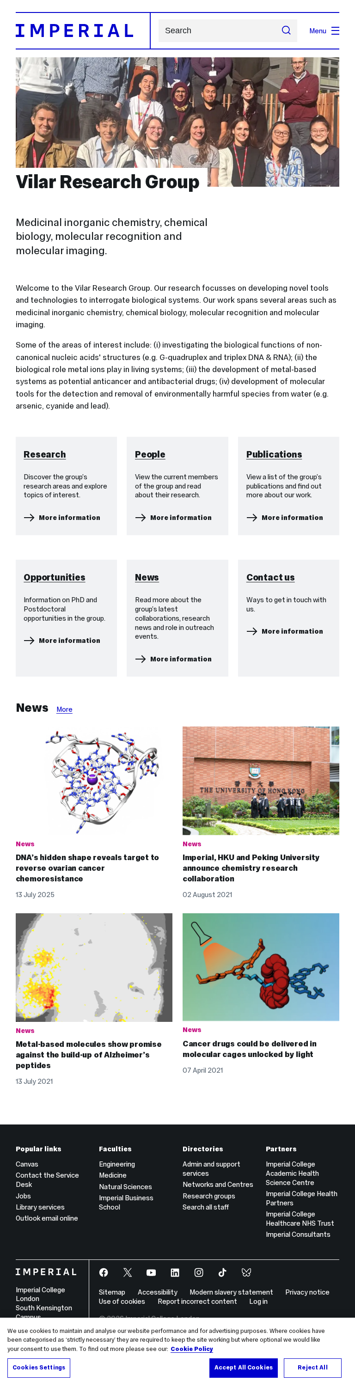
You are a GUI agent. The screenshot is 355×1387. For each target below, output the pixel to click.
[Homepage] (83, 30)
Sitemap (112, 1292)
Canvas (27, 1164)
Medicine (113, 1175)
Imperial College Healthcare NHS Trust (300, 1219)
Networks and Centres (218, 1184)
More (64, 709)
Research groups (209, 1195)
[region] (177, 1352)
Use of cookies (122, 1301)
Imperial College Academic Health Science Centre (292, 1173)
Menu (317, 30)
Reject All (312, 1367)
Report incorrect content (197, 1301)
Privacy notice (307, 1292)
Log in (258, 1301)
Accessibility (158, 1292)
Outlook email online (47, 1218)
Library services (40, 1207)
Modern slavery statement (231, 1292)
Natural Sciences (125, 1186)
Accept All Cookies (243, 1367)
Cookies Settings (38, 1367)
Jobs (23, 1195)
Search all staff (206, 1207)
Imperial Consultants (298, 1234)
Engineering (117, 1164)
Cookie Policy (192, 1349)
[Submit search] (286, 31)
